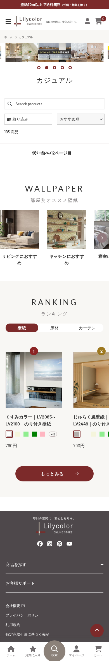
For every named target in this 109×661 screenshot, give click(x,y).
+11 (53, 434)
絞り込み (20, 119)
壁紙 (22, 327)
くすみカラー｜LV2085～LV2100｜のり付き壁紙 (31, 420)
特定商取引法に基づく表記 (27, 634)
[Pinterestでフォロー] (59, 545)
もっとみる (52, 473)
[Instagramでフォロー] (50, 545)
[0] (98, 21)
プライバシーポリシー (24, 615)
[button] (81, 119)
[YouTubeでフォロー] (69, 545)
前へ (45, 152)
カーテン (87, 327)
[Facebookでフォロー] (40, 545)
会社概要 (13, 605)
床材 (54, 327)
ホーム (8, 37)
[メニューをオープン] (8, 21)
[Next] (102, 238)
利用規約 (13, 624)
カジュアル (26, 37)
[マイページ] (87, 21)
